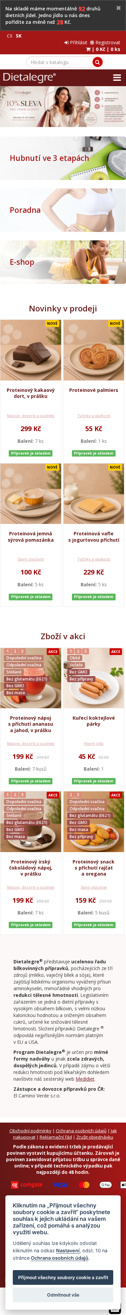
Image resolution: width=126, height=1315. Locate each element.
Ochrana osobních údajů (81, 1131)
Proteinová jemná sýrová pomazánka (31, 536)
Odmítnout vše (63, 1295)
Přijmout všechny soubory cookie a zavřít (63, 1277)
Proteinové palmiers (93, 390)
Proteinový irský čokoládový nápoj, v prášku (30, 867)
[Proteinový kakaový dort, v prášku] (30, 350)
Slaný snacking (31, 558)
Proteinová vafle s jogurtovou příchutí (93, 536)
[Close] (118, 8)
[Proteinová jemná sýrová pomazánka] (30, 494)
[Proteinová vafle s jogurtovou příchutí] (94, 494)
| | (105, 49)
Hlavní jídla (93, 743)
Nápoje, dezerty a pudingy (30, 415)
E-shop (22, 262)
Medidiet (85, 1079)
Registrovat (107, 42)
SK (19, 36)
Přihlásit (78, 42)
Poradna (25, 210)
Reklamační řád (56, 1137)
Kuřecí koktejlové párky (94, 721)
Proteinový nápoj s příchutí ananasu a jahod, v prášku (30, 724)
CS (9, 36)
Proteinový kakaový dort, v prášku (31, 393)
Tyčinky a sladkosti (93, 415)
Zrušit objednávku (94, 1137)
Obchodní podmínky (30, 1131)
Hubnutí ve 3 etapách (49, 158)
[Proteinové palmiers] (94, 350)
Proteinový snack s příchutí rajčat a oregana (94, 867)
